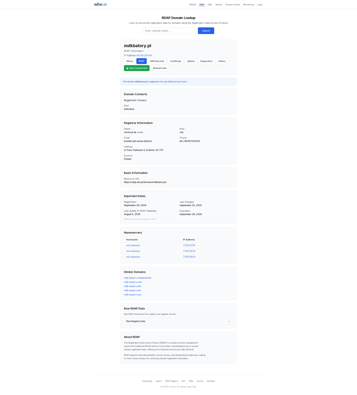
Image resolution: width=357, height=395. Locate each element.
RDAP (201, 4)
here (184, 81)
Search (206, 30)
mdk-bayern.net (132, 290)
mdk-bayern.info (132, 286)
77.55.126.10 (189, 256)
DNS (210, 4)
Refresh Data (160, 68)
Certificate (175, 61)
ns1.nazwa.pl (133, 251)
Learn (159, 381)
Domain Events (232, 4)
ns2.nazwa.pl (133, 256)
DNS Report (171, 381)
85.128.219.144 (144, 55)
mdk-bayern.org (132, 294)
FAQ (191, 381)
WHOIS (192, 4)
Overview (147, 381)
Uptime (218, 4)
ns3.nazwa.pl (133, 245)
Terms (199, 381)
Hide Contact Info (138, 68)
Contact (211, 381)
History (222, 61)
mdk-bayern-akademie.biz (137, 277)
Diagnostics (206, 61)
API (183, 381)
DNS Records (157, 61)
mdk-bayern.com (133, 282)
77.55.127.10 (189, 245)
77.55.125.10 (189, 251)
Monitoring (248, 4)
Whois (129, 61)
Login (260, 4)
